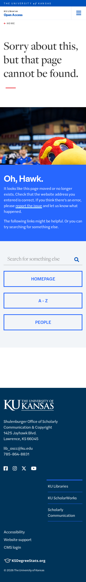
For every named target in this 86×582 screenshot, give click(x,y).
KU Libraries (11, 11)
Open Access (13, 14)
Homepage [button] (43, 278)
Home (10, 23)
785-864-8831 (16, 454)
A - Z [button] (43, 300)
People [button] (43, 322)
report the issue (29, 205)
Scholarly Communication (61, 512)
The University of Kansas (29, 570)
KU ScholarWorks (62, 498)
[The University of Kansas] (29, 408)
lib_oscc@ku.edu (18, 448)
